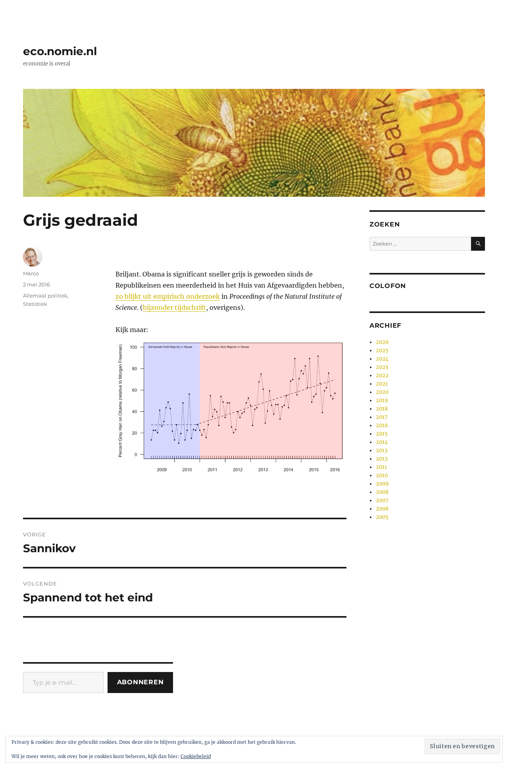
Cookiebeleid (196, 756)
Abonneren (140, 682)
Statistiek (35, 304)
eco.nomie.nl (60, 51)
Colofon (387, 286)
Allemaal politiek (45, 295)
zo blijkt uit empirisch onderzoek (167, 296)
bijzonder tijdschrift (174, 307)
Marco (31, 273)
